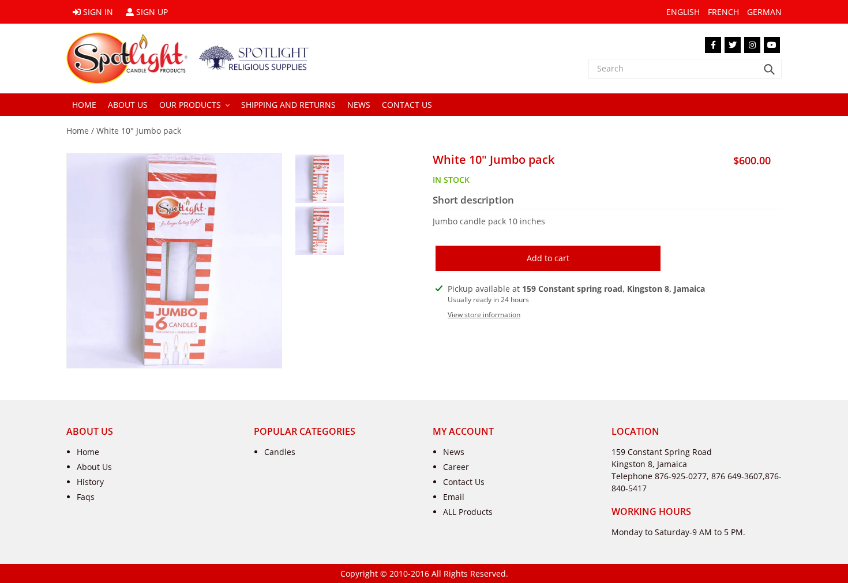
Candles (279, 451)
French (723, 11)
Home (77, 130)
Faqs (86, 496)
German (764, 11)
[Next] (184, 356)
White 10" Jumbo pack (138, 130)
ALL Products (468, 511)
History (90, 481)
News (453, 451)
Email (453, 496)
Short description (473, 200)
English (683, 11)
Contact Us (464, 481)
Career (456, 466)
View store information (484, 314)
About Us (94, 466)
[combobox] (685, 69)
